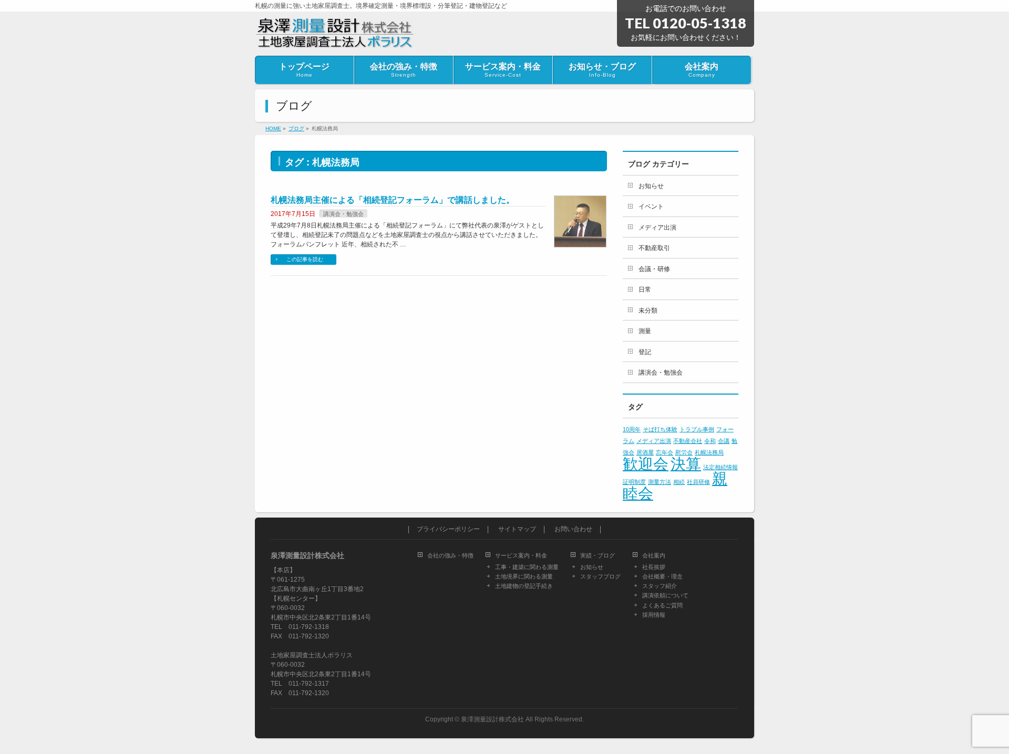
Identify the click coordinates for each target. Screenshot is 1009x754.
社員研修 (698, 482)
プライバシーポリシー (448, 529)
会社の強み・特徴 (450, 555)
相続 (679, 482)
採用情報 (653, 615)
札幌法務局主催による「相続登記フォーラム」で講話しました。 (392, 199)
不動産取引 (654, 248)
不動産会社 (687, 441)
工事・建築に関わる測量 (527, 567)
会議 (723, 441)
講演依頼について (665, 595)
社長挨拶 (653, 567)
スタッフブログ (600, 576)
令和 (710, 441)
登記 (645, 352)
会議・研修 (654, 269)
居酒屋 (645, 452)
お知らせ (651, 186)
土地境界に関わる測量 (524, 576)
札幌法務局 (709, 452)
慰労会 (684, 452)
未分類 (648, 310)
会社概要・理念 (662, 576)
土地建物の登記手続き (524, 586)
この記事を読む (304, 259)
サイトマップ (517, 529)
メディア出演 (657, 227)
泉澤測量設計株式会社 (492, 719)
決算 (686, 463)
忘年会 (664, 452)
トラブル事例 (696, 429)
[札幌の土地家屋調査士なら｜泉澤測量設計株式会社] (335, 35)
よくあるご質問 (662, 605)
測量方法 (659, 482)
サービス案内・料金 (521, 555)
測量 (645, 331)
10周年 (632, 429)
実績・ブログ (597, 555)
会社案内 (653, 555)
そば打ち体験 (660, 429)
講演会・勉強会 (343, 214)
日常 (645, 289)
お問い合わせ (573, 529)
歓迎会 (645, 463)
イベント (651, 206)
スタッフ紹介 (659, 586)
